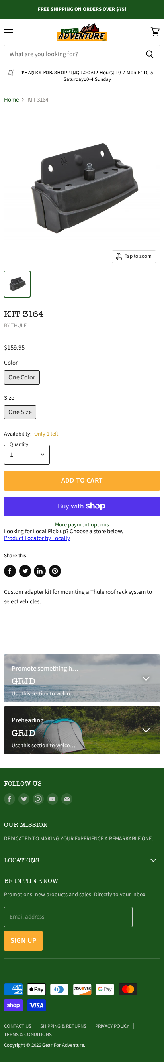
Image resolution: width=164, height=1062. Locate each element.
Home (11, 99)
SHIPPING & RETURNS (63, 1026)
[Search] (149, 54)
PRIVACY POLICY (112, 1026)
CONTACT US (17, 1026)
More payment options (82, 525)
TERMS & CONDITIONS (28, 1034)
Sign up (23, 941)
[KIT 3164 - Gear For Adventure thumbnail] (17, 284)
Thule (19, 326)
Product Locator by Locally (37, 538)
